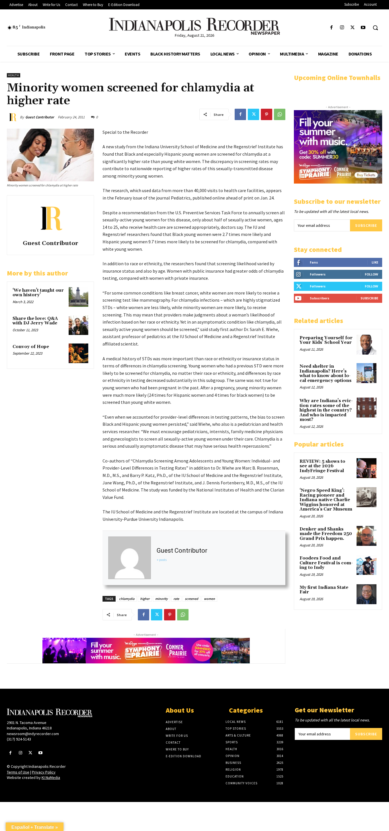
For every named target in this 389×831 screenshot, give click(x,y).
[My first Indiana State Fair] (366, 594)
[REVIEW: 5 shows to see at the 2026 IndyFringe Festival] (366, 468)
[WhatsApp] (279, 114)
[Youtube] (363, 28)
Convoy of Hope (31, 346)
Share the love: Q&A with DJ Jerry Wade (35, 321)
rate (176, 598)
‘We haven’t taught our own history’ (38, 293)
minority (161, 598)
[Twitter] (353, 28)
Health (13, 75)
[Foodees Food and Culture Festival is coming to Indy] (366, 565)
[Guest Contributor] (13, 117)
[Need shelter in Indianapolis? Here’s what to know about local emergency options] (366, 373)
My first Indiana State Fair (324, 590)
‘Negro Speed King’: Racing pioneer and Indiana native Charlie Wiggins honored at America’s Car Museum (326, 500)
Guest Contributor (39, 117)
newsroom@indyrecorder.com (33, 733)
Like (375, 262)
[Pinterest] (266, 114)
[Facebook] (331, 28)
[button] (375, 27)
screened (191, 598)
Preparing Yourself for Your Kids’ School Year (326, 340)
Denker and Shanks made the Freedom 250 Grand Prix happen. (326, 533)
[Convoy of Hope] (78, 353)
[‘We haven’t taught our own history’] (78, 297)
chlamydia (126, 598)
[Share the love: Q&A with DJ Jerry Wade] (78, 325)
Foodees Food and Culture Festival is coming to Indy (326, 563)
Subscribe (366, 225)
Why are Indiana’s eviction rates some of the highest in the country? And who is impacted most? (326, 410)
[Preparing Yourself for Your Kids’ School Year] (366, 345)
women (209, 598)
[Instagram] (342, 28)
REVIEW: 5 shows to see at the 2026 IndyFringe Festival (322, 466)
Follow (371, 274)
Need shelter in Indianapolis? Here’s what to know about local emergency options (325, 373)
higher (145, 598)
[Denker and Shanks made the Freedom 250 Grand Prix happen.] (366, 536)
